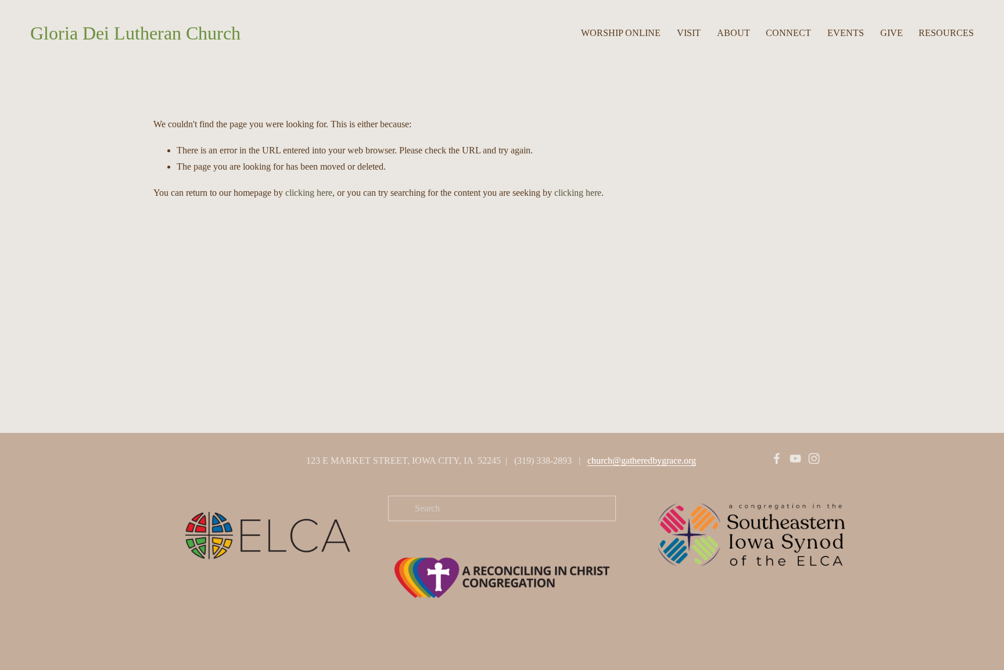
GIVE (891, 33)
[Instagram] (814, 458)
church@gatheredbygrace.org (641, 460)
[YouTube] (795, 458)
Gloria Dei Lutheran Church (135, 33)
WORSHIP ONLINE (621, 33)
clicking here (308, 193)
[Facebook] (777, 458)
